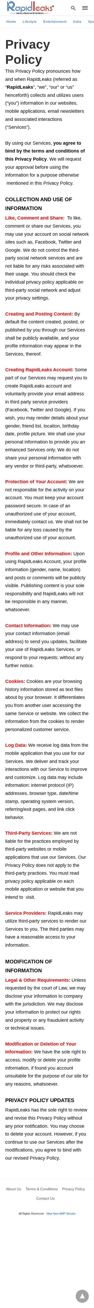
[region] (47, 1263)
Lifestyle (30, 22)
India (77, 22)
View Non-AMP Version (60, 1213)
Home (11, 22)
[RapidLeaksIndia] (30, 7)
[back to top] (82, 1296)
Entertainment (55, 22)
